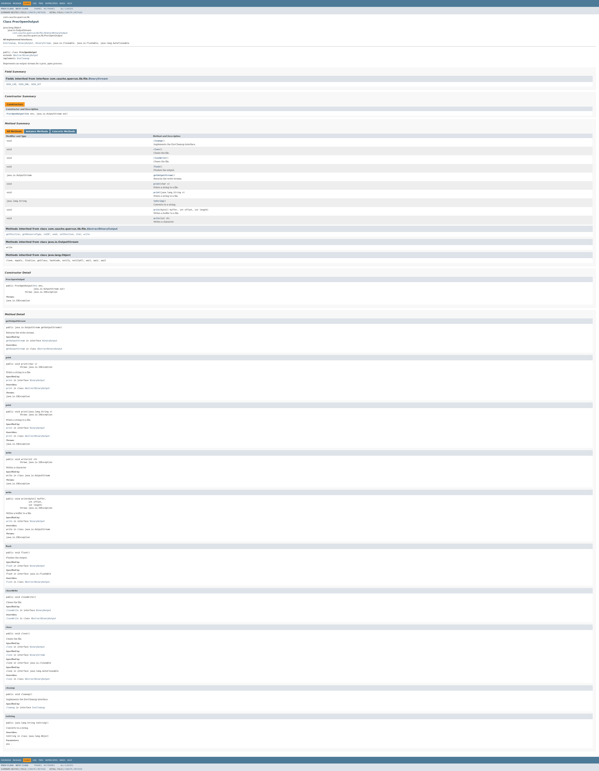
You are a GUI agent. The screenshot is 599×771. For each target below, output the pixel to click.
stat (78, 234)
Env (27, 114)
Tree (41, 3)
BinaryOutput (25, 43)
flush (156, 166)
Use (35, 3)
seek (54, 234)
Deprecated (51, 3)
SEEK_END (24, 84)
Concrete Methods (63, 131)
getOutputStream (162, 175)
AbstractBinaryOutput (25, 55)
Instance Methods (37, 131)
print (156, 184)
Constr (32, 12)
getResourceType (31, 234)
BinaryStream (43, 43)
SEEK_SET (36, 84)
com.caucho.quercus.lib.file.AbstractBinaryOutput (39, 33)
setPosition (66, 234)
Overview (6, 3)
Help (69, 3)
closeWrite (159, 158)
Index (62, 3)
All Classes (67, 9)
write (156, 209)
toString (158, 201)
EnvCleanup (9, 43)
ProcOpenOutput (15, 114)
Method (41, 12)
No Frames (49, 9)
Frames (38, 9)
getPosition (13, 234)
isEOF (47, 234)
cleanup (157, 141)
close (156, 149)
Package (17, 3)
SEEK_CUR (11, 84)
